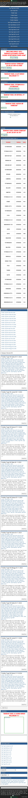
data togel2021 (5, 783)
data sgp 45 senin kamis (5, 781)
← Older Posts (4, 707)
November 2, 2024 (9, 534)
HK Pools (14, 361)
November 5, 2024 (9, 428)
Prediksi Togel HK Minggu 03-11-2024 (8, 344)
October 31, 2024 (9, 604)
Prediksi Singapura (14, 17)
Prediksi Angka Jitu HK (15, 608)
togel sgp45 (9, 782)
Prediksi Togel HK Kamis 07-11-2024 (8, 322)
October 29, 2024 (9, 674)
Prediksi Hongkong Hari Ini (11, 437)
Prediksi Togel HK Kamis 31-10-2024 (11, 673)
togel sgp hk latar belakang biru (19, 780)
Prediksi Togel (14, 13)
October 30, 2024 (9, 639)
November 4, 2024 (9, 463)
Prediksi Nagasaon (19, 404)
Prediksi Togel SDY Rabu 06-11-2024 (8, 330)
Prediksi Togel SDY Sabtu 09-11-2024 (8, 314)
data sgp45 (3, 780)
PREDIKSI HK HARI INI (10, 365)
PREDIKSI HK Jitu (19, 365)
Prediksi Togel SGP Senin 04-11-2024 (8, 340)
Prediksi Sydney (14, 15)
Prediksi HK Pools (15, 366)
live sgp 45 (19, 782)
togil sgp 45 (14, 782)
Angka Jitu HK (9, 359)
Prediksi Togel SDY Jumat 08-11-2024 (8, 320)
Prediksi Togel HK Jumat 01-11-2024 (11, 638)
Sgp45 (12, 781)
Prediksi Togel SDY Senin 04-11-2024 (8, 342)
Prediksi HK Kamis (14, 435)
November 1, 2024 (9, 569)
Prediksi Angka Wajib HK (18, 363)
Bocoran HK (15, 359)
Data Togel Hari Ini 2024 (14, 8)
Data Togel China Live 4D (14, 29)
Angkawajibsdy (4, 782)
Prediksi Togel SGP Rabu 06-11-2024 (8, 334)
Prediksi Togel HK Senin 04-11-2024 (8, 338)
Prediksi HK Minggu (16, 577)
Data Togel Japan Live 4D (14, 32)
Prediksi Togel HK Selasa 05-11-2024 (8, 332)
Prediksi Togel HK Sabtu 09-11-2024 (8, 312)
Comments (4, 372)
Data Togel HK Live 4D (14, 44)
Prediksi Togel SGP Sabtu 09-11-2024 (8, 318)
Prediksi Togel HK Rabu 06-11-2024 (8, 328)
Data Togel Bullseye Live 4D (14, 24)
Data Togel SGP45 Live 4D (14, 36)
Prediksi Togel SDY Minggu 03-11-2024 (8, 348)
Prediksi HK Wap (7, 367)
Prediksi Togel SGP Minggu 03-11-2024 (8, 346)
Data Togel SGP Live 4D (14, 34)
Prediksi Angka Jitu (15, 362)
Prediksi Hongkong (14, 20)
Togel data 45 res (9, 780)
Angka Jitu (4, 359)
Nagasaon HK (8, 362)
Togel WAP (19, 371)
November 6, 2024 (9, 393)
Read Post (24, 388)
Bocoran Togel (20, 359)
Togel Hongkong (14, 371)
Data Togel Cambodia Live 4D (14, 22)
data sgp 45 (21, 781)
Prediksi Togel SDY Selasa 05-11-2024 (8, 336)
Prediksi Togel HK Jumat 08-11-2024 (8, 316)
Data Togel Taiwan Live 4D (14, 41)
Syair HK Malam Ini (10, 440)
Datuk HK (10, 361)
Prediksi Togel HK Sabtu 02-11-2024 (11, 603)
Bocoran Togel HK (4, 361)
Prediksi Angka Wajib (9, 363)
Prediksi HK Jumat (4, 401)
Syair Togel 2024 (14, 10)
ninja (3, 358)
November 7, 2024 (9, 358)
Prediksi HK (3, 365)
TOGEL (4, 371)
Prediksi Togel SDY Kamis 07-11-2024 (8, 326)
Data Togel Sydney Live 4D (14, 27)
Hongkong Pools (20, 361)
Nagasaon (3, 362)
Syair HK (16, 370)
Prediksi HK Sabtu (12, 612)
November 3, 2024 (9, 499)
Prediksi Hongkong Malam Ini (10, 404)
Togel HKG (8, 371)
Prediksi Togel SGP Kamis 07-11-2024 (8, 324)
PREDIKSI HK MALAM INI (6, 366)
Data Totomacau (14, 46)
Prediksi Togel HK (10, 370)
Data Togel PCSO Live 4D (14, 39)
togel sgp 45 (16, 781)
